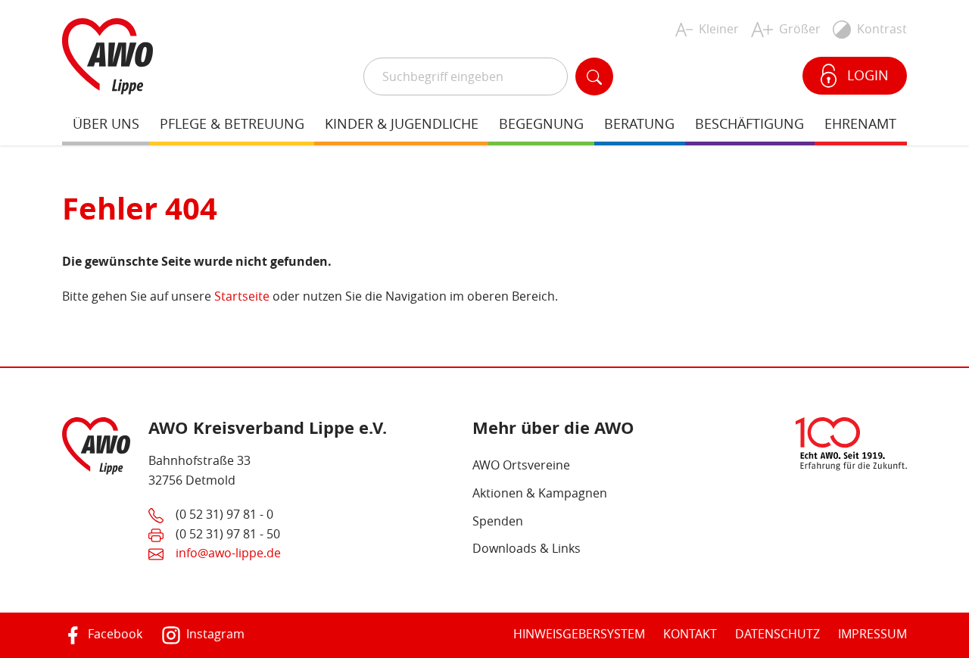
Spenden (497, 521)
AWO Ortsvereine (521, 465)
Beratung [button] (639, 123)
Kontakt (690, 633)
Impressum (872, 633)
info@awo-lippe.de (228, 552)
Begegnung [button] (541, 123)
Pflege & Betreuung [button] (232, 123)
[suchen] (594, 76)
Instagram (214, 633)
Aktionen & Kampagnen (539, 493)
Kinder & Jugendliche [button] (401, 123)
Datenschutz (777, 633)
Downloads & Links (526, 548)
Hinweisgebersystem (579, 633)
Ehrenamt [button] (860, 123)
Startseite (242, 296)
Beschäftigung (749, 123)
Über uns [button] (106, 123)
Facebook (113, 633)
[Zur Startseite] (107, 55)
